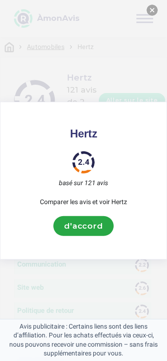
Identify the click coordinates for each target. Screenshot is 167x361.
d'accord (83, 225)
